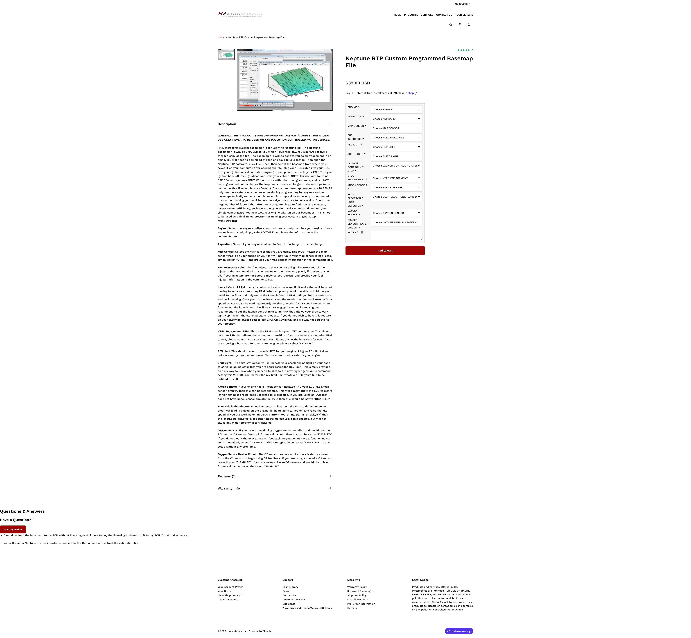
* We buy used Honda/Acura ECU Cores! (308, 607)
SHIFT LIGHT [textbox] (356, 153)
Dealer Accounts (228, 599)
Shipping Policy (356, 595)
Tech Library (464, 14)
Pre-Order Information (361, 603)
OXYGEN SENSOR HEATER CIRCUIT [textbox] (357, 224)
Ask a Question (13, 529)
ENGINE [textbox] (353, 107)
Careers (352, 607)
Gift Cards (289, 603)
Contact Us (444, 14)
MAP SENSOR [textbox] (356, 125)
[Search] (451, 25)
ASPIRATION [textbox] (355, 116)
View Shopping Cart (230, 595)
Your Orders (225, 591)
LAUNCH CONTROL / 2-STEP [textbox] (356, 167)
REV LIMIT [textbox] (354, 144)
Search (287, 591)
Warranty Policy (357, 586)
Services (427, 14)
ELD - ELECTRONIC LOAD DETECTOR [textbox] (355, 200)
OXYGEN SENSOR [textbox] (353, 212)
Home (397, 14)
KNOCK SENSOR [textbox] (357, 187)
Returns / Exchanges (360, 591)
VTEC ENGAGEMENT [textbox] (357, 177)
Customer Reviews (294, 599)
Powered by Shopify (260, 631)
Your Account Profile (230, 586)
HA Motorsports (236, 631)
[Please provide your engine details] (362, 232)
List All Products (357, 599)
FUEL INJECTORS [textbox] (355, 137)
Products (411, 14)
